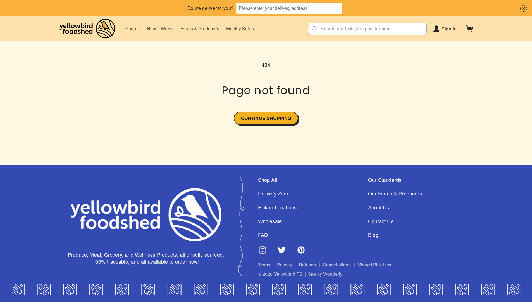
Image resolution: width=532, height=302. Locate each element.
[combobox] (289, 8)
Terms (264, 265)
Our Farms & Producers (395, 193)
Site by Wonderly (325, 274)
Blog (373, 234)
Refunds (307, 265)
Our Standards (384, 179)
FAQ (263, 234)
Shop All (267, 179)
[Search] (314, 29)
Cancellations (337, 265)
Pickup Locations (277, 207)
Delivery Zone (274, 193)
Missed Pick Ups (374, 265)
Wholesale (270, 221)
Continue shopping (266, 118)
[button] (522, 8)
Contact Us (380, 221)
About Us (378, 207)
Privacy (284, 265)
